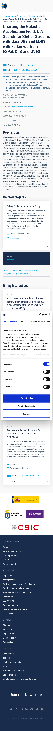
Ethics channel (9, 675)
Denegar (26, 414)
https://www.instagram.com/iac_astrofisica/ (21, 709)
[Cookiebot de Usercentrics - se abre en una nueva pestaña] (39, 314)
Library (6, 560)
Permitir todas (26, 398)
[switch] (46, 372)
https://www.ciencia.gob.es (25, 499)
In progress (14, 238)
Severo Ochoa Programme (15, 609)
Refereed (11, 259)
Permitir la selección (26, 406)
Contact (6, 547)
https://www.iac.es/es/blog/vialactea (42, 709)
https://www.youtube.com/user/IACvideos (31, 709)
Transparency (9, 580)
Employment (8, 654)
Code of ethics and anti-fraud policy (19, 584)
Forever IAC (8, 597)
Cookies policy (9, 638)
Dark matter (23, 274)
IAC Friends (8, 614)
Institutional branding (12, 662)
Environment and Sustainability (17, 592)
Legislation (8, 575)
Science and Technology (17, 16)
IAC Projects (8, 601)
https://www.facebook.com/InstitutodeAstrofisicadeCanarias (16, 709)
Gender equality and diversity (16, 588)
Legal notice (8, 634)
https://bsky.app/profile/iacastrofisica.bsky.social (36, 709)
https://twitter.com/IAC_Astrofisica (11, 709)
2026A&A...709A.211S (29, 476)
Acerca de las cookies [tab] (40, 322)
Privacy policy (9, 629)
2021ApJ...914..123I (24, 65)
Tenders (6, 658)
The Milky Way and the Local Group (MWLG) (20, 270)
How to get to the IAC (12, 551)
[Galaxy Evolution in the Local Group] (46, 247)
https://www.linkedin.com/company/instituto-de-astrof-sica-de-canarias (26, 709)
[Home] (4, 6)
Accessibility (8, 642)
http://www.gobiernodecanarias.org (13, 514)
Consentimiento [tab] (10, 322)
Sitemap (6, 625)
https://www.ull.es (35, 514)
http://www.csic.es (25, 528)
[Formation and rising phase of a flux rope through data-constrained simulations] (46, 482)
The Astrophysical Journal (22, 107)
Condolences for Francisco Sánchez (19, 679)
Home (5, 16)
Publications (31, 16)
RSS (5, 666)
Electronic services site (13, 670)
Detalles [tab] (23, 322)
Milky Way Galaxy (10, 274)
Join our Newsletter (26, 694)
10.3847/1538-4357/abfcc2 (25, 70)
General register (10, 564)
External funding (10, 605)
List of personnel (10, 555)
